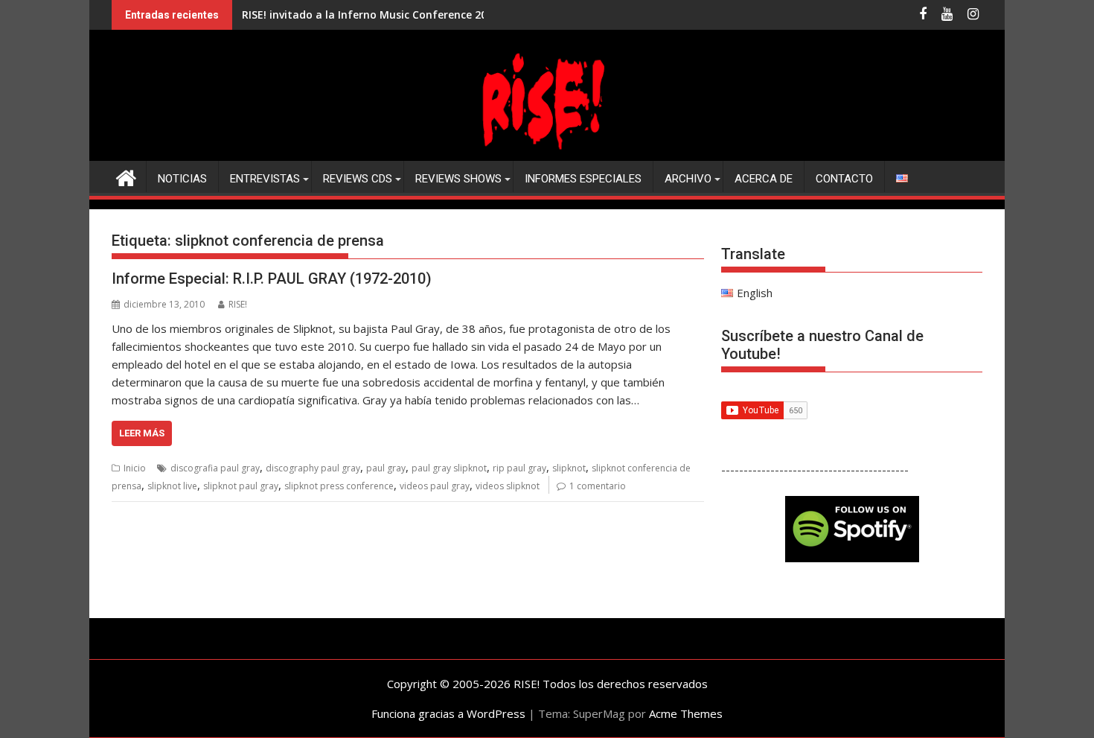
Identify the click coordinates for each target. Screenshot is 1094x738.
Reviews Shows (458, 178)
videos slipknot (508, 486)
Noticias (182, 178)
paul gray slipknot (449, 468)
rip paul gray (519, 468)
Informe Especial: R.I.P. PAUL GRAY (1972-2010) (272, 278)
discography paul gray (313, 468)
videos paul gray (435, 486)
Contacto (844, 178)
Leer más (141, 433)
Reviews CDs (357, 178)
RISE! (237, 304)
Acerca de (764, 178)
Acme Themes (686, 713)
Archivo (688, 178)
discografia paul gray (215, 468)
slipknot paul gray (240, 486)
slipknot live (172, 486)
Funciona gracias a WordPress (448, 713)
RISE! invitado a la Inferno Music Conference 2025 (370, 14)
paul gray (386, 468)
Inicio (135, 468)
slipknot (569, 468)
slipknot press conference (339, 486)
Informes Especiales (583, 178)
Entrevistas (265, 178)
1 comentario (597, 486)
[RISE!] (547, 151)
